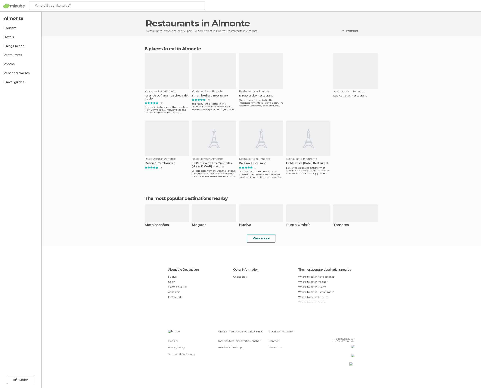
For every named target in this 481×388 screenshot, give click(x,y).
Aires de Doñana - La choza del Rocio (166, 97)
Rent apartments (17, 73)
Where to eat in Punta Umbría (316, 291)
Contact (274, 340)
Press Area (275, 347)
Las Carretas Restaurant (350, 95)
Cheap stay (240, 276)
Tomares (341, 225)
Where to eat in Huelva (312, 286)
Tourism (10, 28)
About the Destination (183, 269)
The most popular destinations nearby (186, 198)
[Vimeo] (345, 333)
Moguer (199, 225)
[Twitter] (339, 333)
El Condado (175, 296)
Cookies (173, 340)
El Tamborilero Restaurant (210, 95)
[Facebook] (333, 333)
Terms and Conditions (181, 354)
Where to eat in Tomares (313, 296)
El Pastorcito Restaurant (256, 95)
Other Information (245, 269)
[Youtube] (351, 333)
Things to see (14, 46)
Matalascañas (157, 225)
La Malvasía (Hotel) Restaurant (307, 163)
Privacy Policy (176, 347)
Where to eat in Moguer (312, 281)
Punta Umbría (298, 225)
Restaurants (13, 55)
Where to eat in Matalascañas (316, 276)
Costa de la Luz (177, 286)
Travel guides (14, 82)
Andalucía (174, 291)
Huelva (245, 225)
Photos (9, 64)
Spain (171, 281)
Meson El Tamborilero (160, 163)
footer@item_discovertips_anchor (239, 340)
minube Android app (231, 347)
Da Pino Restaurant (252, 163)
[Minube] (14, 5)
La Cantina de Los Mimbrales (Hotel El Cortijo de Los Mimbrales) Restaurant (212, 165)
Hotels (9, 37)
